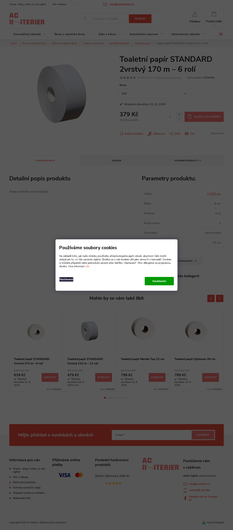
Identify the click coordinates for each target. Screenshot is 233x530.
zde (87, 266)
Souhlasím (159, 281)
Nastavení (66, 279)
